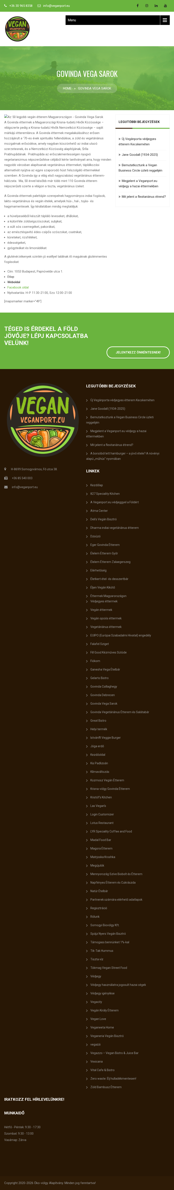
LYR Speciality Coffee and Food (111, 831)
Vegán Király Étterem (104, 1010)
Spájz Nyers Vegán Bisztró (108, 933)
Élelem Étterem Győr (104, 553)
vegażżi (95, 1044)
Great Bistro (98, 720)
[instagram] (147, 5)
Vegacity (96, 1002)
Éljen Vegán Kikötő (102, 587)
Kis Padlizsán (99, 763)
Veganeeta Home (102, 1027)
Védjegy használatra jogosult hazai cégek (118, 985)
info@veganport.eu (56, 6)
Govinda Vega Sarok (103, 703)
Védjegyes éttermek (104, 601)
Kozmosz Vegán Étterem (107, 780)
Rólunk (95, 916)
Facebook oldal (18, 287)
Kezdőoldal (97, 754)
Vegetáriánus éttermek (106, 627)
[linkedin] (156, 5)
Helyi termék (98, 729)
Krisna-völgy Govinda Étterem (110, 788)
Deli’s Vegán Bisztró (103, 519)
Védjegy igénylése (102, 993)
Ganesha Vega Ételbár (105, 669)
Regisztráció (98, 908)
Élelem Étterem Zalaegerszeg (110, 562)
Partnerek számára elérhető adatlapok (116, 899)
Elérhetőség (98, 570)
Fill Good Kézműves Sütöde (108, 652)
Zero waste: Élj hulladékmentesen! (113, 1078)
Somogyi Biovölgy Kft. (104, 925)
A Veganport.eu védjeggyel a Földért (114, 502)
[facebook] (137, 5)
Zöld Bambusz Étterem (106, 1087)
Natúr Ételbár (99, 891)
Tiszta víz (96, 959)
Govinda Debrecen (102, 695)
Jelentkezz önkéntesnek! (138, 352)
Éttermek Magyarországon (108, 596)
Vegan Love (98, 1019)
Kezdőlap (96, 485)
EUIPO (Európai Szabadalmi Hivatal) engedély (120, 635)
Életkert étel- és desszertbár (109, 579)
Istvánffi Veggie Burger (105, 737)
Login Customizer (102, 814)
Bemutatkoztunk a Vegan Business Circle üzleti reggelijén (120, 419)
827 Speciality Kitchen (105, 493)
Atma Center (99, 510)
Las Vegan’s (98, 806)
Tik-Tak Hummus (101, 950)
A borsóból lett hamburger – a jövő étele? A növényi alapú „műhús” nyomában (122, 456)
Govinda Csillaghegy (103, 686)
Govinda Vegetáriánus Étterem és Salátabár (119, 712)
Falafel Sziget (99, 644)
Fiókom (95, 661)
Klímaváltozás (99, 771)
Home (67, 88)
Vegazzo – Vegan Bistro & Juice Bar (114, 1053)
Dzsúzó (95, 536)
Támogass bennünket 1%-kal (109, 942)
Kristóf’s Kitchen (101, 797)
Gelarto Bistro (99, 678)
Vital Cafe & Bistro (102, 1070)
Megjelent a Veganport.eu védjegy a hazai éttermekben (116, 433)
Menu (72, 20)
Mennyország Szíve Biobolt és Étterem (116, 874)
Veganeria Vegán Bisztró (107, 1036)
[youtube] (165, 5)
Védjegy (95, 976)
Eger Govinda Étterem (105, 545)
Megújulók (97, 865)
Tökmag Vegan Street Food (108, 967)
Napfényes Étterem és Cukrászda (113, 882)
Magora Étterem (101, 848)
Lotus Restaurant (102, 823)
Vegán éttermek (101, 610)
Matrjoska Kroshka (102, 857)
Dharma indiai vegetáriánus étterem (114, 527)
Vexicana (96, 1061)
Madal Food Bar (100, 840)
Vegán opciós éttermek (106, 618)
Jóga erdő (97, 746)
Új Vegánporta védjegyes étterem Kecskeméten (122, 400)
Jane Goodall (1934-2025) (140, 155)
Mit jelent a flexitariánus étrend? (144, 197)
